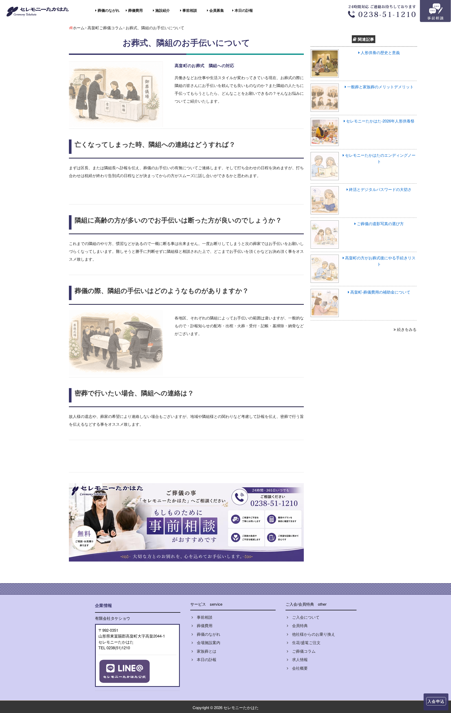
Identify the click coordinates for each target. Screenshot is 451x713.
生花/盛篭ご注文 (304, 642)
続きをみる (406, 329)
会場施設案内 (206, 642)
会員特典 (298, 625)
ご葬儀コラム (302, 651)
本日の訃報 (243, 10)
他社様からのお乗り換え (311, 634)
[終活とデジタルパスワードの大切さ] (325, 189)
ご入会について (303, 617)
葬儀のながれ (108, 10)
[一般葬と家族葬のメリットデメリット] (325, 86)
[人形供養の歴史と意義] (325, 52)
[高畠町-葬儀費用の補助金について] (325, 292)
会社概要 (298, 668)
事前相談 (189, 10)
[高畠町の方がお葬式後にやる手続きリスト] (325, 257)
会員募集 (216, 10)
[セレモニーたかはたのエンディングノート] (325, 155)
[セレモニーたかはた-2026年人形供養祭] (325, 121)
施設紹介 (162, 10)
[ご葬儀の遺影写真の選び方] (325, 223)
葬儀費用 (135, 10)
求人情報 (298, 659)
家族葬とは (204, 651)
